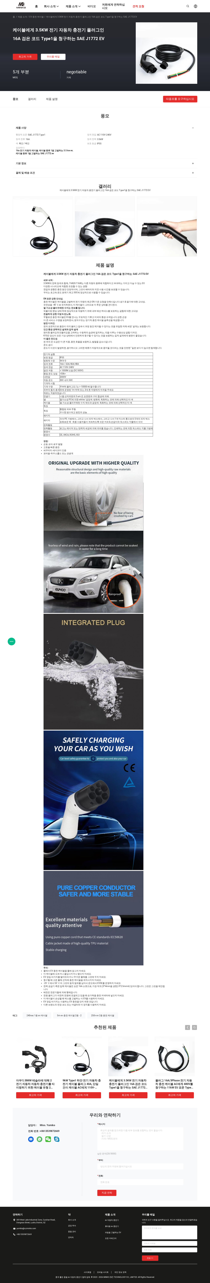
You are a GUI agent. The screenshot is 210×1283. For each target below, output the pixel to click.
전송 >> (150, 1258)
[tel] (65, 1139)
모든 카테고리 (111, 1238)
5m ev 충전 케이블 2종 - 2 (69, 1015)
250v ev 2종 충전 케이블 (102, 1015)
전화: (101, 1176)
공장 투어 (72, 1226)
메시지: (102, 1124)
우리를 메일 (53, 56)
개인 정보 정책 (120, 1272)
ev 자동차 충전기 (112, 1220)
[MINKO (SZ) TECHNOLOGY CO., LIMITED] (22, 5)
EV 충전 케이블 (36, 17)
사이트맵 (87, 1272)
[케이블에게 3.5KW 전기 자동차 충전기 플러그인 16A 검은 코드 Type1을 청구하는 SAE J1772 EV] (166, 53)
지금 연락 (107, 1192)
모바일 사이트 (103, 1272)
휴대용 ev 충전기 (112, 1226)
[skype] (56, 1139)
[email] (31, 1139)
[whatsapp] (39, 1139)
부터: (101, 1160)
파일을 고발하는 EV (113, 1232)
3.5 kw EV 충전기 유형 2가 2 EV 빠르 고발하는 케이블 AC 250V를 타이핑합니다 (174, 1084)
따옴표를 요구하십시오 (180, 98)
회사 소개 (72, 1220)
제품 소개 (22, 17)
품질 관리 (72, 1231)
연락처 (71, 1237)
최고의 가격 (25, 56)
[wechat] (48, 1139)
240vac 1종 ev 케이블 (37, 1015)
